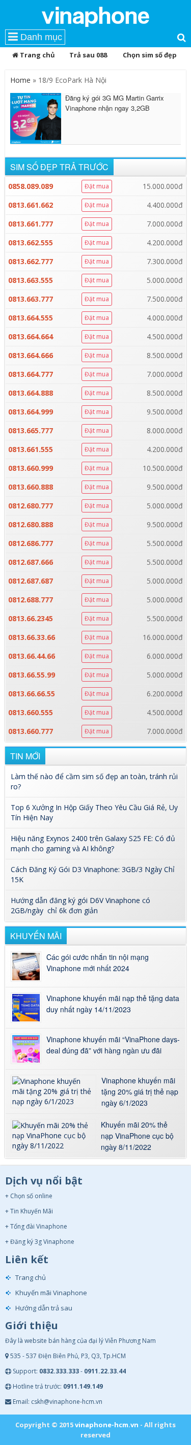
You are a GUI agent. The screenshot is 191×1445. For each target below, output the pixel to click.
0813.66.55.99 (31, 675)
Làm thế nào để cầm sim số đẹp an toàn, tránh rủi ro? (94, 781)
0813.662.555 (30, 242)
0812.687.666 (30, 562)
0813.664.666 (30, 355)
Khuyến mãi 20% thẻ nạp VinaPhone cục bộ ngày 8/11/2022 (137, 1135)
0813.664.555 (30, 318)
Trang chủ (36, 54)
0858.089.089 (30, 186)
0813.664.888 (30, 393)
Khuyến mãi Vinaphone (51, 1292)
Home (20, 80)
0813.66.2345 (30, 618)
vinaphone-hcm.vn (107, 1424)
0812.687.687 (30, 581)
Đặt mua (97, 186)
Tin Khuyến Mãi (31, 1211)
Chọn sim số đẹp (150, 54)
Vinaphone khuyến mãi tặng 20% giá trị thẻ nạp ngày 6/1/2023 (139, 1091)
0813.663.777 (30, 299)
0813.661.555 (30, 449)
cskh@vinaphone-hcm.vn (66, 1401)
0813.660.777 (30, 731)
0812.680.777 (30, 505)
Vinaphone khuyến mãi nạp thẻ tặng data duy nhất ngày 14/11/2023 (112, 1003)
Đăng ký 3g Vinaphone (42, 1241)
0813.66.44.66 (31, 656)
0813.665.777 (30, 430)
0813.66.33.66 (31, 637)
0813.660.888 (30, 487)
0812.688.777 (30, 599)
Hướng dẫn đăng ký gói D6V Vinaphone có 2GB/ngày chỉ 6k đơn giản (80, 905)
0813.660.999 (30, 468)
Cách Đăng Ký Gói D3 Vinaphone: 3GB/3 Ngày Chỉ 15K (93, 874)
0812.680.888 (30, 524)
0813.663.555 (30, 280)
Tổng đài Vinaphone (38, 1226)
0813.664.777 (30, 374)
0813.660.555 (30, 712)
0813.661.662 (30, 205)
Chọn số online (31, 1196)
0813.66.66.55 (31, 693)
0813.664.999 (30, 411)
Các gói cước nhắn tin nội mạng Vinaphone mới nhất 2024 (97, 962)
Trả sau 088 (88, 54)
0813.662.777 (30, 261)
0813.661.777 (30, 224)
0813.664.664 (30, 336)
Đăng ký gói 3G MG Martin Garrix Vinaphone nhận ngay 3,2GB (114, 103)
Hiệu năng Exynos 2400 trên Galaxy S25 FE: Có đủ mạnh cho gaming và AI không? (93, 843)
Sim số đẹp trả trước (59, 167)
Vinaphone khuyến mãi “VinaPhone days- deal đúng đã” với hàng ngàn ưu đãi (113, 1044)
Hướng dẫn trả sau (43, 1307)
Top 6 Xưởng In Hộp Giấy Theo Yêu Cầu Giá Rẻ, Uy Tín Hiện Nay (94, 812)
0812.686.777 (30, 543)
